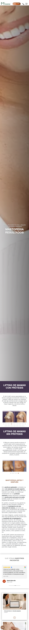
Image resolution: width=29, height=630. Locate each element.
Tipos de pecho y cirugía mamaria (12, 611)
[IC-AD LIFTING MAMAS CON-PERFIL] (15, 416)
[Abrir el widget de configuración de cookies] (2, 627)
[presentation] (6, 416)
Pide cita (17, 4)
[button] (3, 424)
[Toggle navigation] (26, 4)
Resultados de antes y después (17, 225)
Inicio (4, 225)
